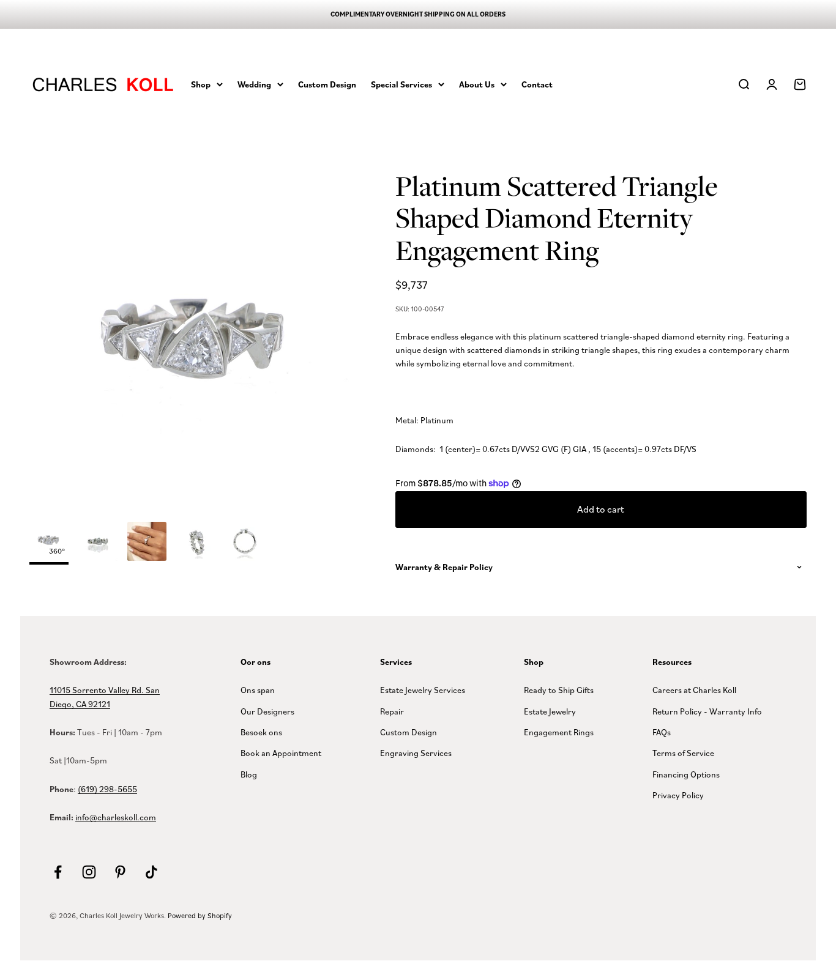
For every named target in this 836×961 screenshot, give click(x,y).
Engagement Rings (559, 732)
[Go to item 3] (195, 543)
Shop (201, 83)
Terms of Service (683, 753)
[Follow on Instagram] (89, 872)
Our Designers (267, 711)
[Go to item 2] (146, 543)
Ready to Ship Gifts (559, 690)
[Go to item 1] (98, 543)
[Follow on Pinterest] (120, 872)
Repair (392, 711)
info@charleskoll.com (115, 817)
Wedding (254, 83)
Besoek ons (261, 732)
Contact (537, 83)
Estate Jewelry (550, 711)
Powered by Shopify (200, 915)
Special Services (401, 83)
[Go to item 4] (244, 543)
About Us (477, 83)
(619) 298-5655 (107, 789)
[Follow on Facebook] (58, 872)
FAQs (661, 732)
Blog (249, 774)
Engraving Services (416, 753)
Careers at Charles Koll (694, 690)
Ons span (258, 690)
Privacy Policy (678, 795)
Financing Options (686, 774)
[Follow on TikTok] (151, 872)
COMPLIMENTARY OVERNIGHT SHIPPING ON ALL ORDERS (418, 14)
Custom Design (327, 83)
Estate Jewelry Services (422, 690)
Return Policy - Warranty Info (707, 711)
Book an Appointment (281, 753)
